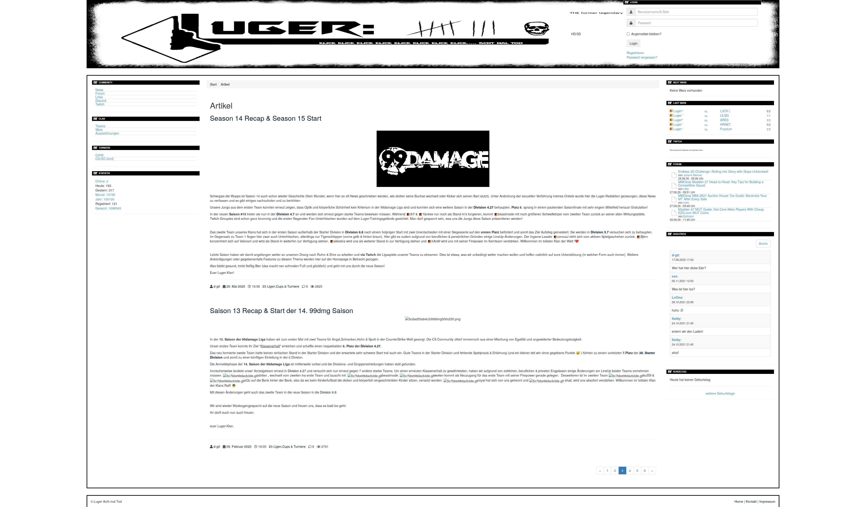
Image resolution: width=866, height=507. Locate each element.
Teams (100, 126)
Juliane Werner (692, 175)
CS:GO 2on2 (104, 158)
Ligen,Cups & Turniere (283, 286)
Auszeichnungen (107, 133)
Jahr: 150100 (104, 199)
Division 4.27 (370, 346)
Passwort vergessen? (642, 57)
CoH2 (99, 155)
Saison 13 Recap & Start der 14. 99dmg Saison (281, 310)
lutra (686, 189)
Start (213, 84)
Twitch (99, 104)
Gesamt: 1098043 (108, 208)
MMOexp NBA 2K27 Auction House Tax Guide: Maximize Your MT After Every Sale (722, 197)
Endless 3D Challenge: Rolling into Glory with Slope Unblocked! (723, 171)
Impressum (767, 501)
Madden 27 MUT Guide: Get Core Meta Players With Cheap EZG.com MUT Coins (721, 211)
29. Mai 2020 (235, 286)
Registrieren (635, 52)
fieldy (676, 318)
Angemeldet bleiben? (646, 34)
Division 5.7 (600, 232)
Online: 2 (101, 181)
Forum (100, 93)
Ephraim (688, 216)
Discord (100, 100)
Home (739, 501)
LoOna (677, 297)
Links (99, 97)
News (99, 89)
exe (674, 276)
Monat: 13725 (105, 194)
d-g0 (217, 286)
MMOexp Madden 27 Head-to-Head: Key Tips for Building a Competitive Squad (720, 183)
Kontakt (751, 501)
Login (634, 43)
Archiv (763, 243)
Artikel (225, 84)
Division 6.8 (328, 392)
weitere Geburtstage (720, 393)
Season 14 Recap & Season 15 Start (265, 118)
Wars (99, 129)
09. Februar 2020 (238, 446)
